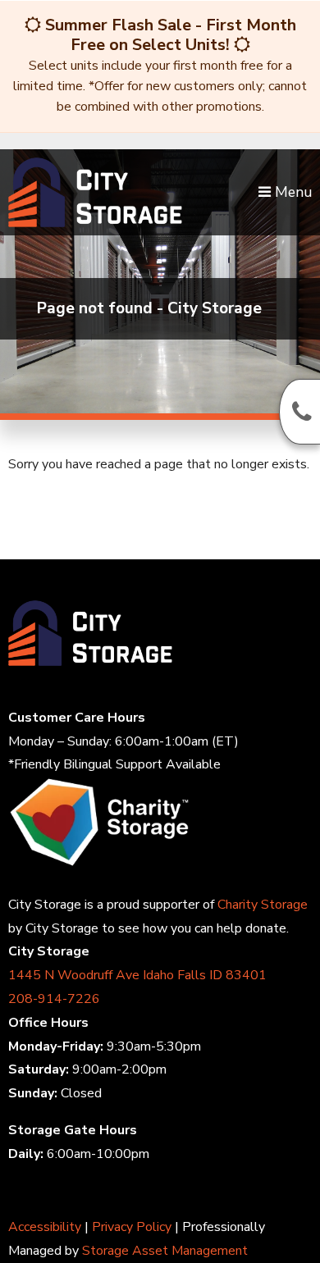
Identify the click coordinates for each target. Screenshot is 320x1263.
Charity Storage (262, 905)
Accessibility (44, 1227)
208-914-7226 (54, 999)
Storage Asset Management (165, 1251)
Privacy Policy (131, 1227)
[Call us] (299, 412)
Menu (291, 192)
